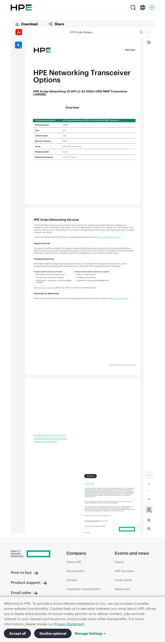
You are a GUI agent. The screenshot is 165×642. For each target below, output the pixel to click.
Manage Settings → (90, 633)
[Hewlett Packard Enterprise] (21, 7)
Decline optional (53, 633)
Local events (123, 580)
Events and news (132, 553)
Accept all (17, 633)
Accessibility (75, 571)
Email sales (21, 592)
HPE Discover (124, 571)
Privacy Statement (69, 624)
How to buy (21, 572)
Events (119, 562)
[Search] (133, 7)
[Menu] (152, 7)
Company (76, 553)
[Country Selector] (142, 7)
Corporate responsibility (83, 589)
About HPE (73, 562)
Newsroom (122, 589)
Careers (71, 580)
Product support (26, 582)
